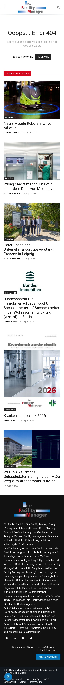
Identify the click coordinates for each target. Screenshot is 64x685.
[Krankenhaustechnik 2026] (32, 371)
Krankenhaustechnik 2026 (25, 415)
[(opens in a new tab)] (32, 281)
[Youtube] (31, 638)
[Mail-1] (7, 638)
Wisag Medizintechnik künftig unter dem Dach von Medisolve (29, 186)
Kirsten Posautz (12, 193)
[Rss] (15, 638)
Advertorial (10, 466)
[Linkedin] (23, 638)
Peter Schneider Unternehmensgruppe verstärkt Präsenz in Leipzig (29, 249)
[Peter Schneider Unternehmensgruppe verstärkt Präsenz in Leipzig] (32, 222)
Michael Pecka (11, 132)
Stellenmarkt (10, 293)
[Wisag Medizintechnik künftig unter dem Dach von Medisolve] (32, 161)
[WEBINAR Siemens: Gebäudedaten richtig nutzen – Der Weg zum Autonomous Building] (32, 448)
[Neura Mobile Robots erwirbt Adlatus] (32, 100)
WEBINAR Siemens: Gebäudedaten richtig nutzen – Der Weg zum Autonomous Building (32, 476)
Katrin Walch (10, 321)
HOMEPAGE (43, 57)
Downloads (10, 409)
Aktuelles (9, 117)
